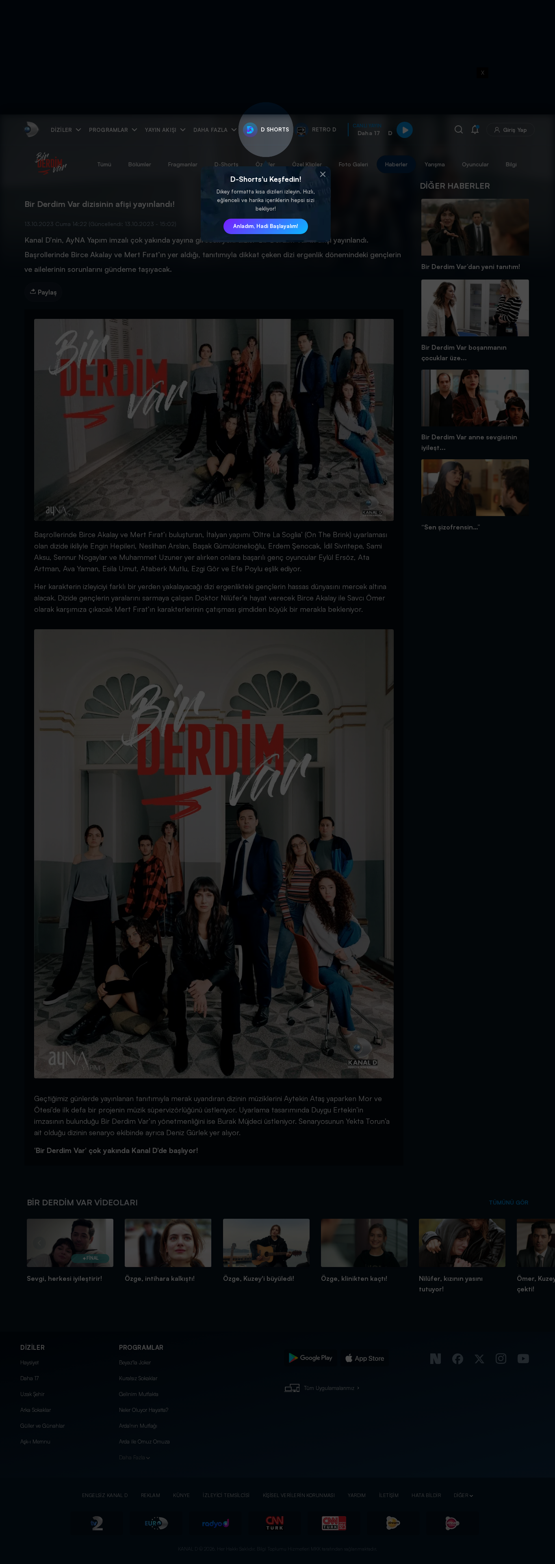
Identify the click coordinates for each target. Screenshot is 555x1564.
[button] (322, 174)
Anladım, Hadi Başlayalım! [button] (265, 226)
